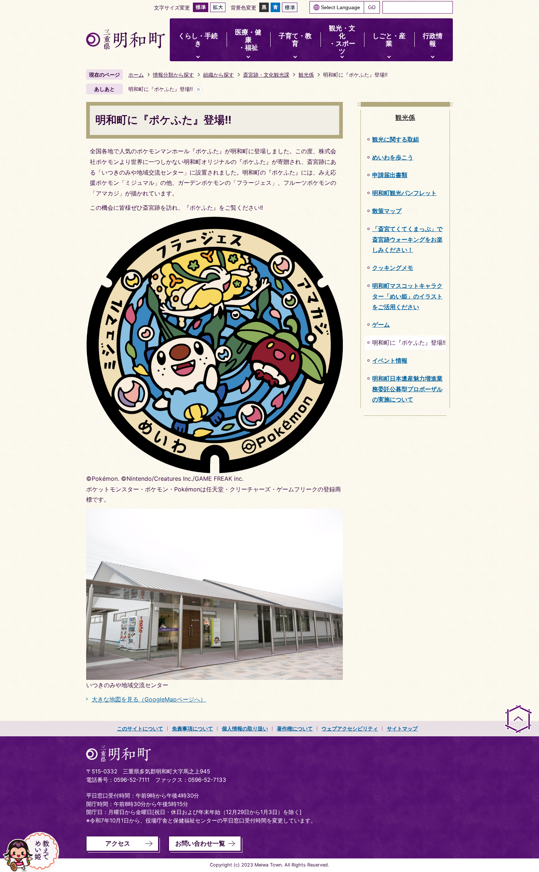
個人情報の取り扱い (245, 728)
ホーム (136, 75)
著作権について (295, 728)
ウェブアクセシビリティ (350, 728)
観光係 (306, 75)
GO (371, 7)
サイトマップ (402, 728)
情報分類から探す (173, 75)
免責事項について (192, 728)
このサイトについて (140, 728)
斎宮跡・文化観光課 (266, 75)
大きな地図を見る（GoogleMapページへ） (149, 699)
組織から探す (218, 75)
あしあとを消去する (198, 89)
